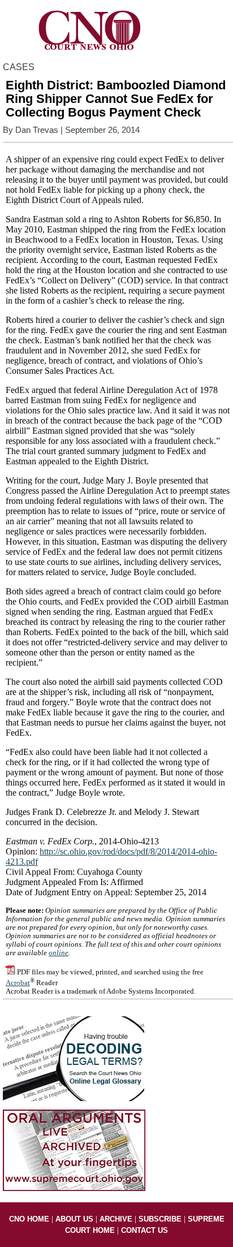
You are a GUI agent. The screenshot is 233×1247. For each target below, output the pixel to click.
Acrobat (18, 983)
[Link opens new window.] (74, 1188)
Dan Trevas (36, 130)
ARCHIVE (116, 1219)
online (58, 953)
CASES (18, 67)
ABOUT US (74, 1219)
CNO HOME (29, 1219)
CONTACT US (144, 1230)
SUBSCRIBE (160, 1219)
